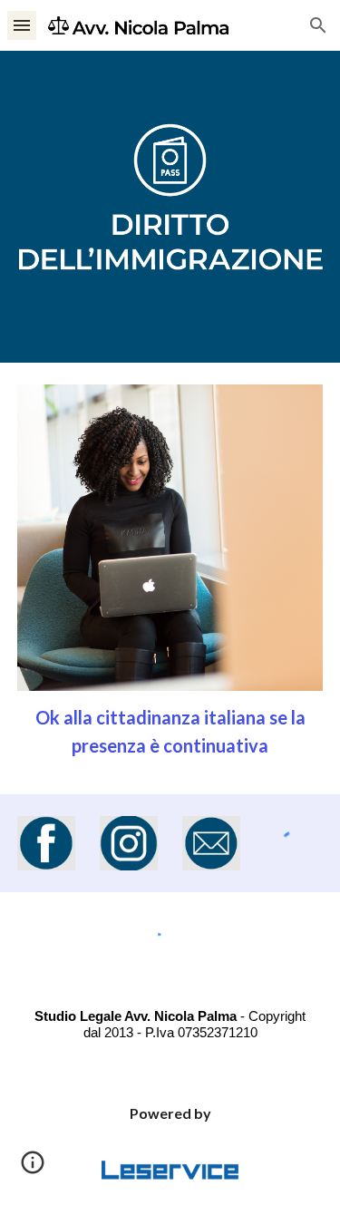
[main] (170, 732)
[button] (22, 25)
